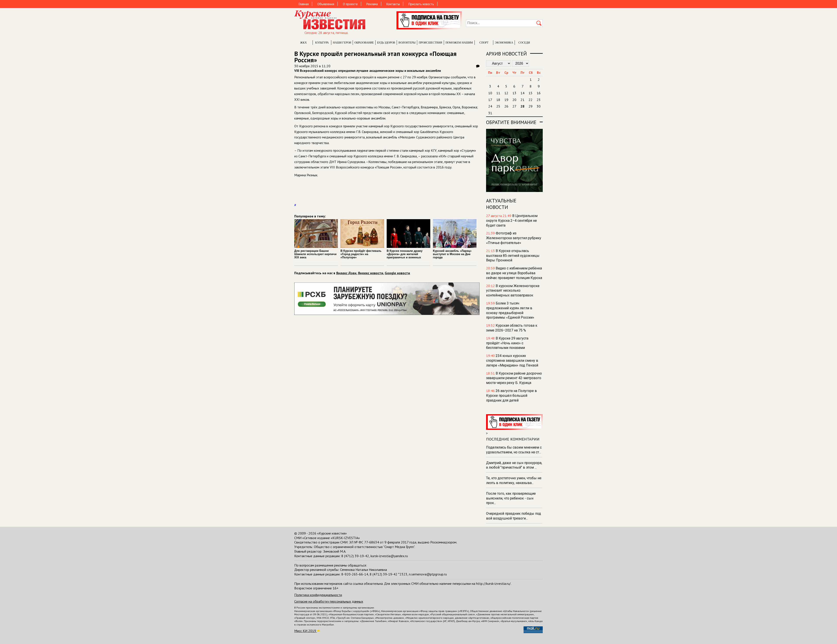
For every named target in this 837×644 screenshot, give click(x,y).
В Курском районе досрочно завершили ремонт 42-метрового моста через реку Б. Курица (514, 378)
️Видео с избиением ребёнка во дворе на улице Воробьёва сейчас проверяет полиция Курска (514, 273)
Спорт (483, 42)
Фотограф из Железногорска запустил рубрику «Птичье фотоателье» (513, 238)
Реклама (372, 4)
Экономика (504, 42)
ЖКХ (303, 42)
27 (514, 106)
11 (498, 93)
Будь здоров (386, 42)
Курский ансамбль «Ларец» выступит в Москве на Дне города (452, 254)
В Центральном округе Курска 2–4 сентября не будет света (512, 220)
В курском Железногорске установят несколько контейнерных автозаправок (512, 291)
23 (539, 100)
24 (490, 106)
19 (506, 100)
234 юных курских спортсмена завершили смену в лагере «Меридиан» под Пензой (512, 360)
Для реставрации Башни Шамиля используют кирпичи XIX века (315, 254)
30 (539, 106)
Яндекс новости (370, 273)
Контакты (393, 4)
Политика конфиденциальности (318, 595)
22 (530, 100)
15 (530, 93)
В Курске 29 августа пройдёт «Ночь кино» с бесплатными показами (507, 343)
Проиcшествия (430, 42)
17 (490, 100)
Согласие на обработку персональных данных (328, 601)
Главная (304, 4)
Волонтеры (406, 42)
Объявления (325, 4)
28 (522, 106)
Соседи (524, 42)
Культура (322, 42)
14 (522, 93)
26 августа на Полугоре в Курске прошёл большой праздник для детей (511, 395)
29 (530, 106)
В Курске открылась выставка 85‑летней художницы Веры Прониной (512, 255)
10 (490, 93)
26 (506, 106)
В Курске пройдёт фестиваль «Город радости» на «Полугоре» (360, 254)
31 (490, 113)
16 (539, 93)
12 (506, 93)
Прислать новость (421, 4)
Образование (364, 42)
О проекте (350, 4)
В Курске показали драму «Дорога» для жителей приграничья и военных (404, 254)
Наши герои (342, 42)
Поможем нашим (459, 42)
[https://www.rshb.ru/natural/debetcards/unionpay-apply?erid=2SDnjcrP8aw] (387, 313)
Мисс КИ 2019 (305, 631)
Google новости (397, 273)
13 (514, 93)
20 (514, 100)
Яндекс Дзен (346, 273)
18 (498, 100)
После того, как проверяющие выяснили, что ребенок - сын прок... (511, 498)
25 (498, 106)
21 (522, 100)
